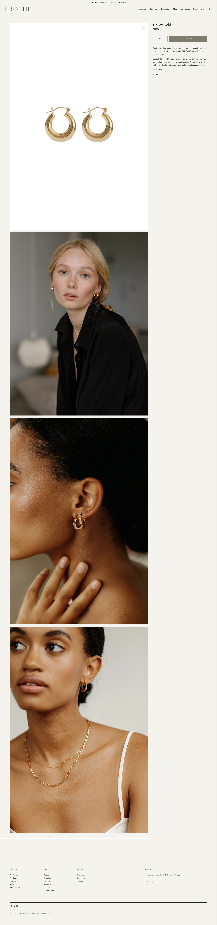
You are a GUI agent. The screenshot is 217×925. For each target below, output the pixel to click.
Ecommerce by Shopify (43, 913)
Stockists (47, 884)
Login (203, 9)
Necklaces (142, 9)
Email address (152, 879)
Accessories (185, 9)
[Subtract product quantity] (165, 39)
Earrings (153, 9)
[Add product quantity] (155, 39)
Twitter (80, 881)
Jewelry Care (49, 891)
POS (31, 913)
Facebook (81, 878)
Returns (47, 881)
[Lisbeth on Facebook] (11, 906)
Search (195, 9)
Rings (175, 9)
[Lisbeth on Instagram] (17, 906)
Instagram (81, 875)
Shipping (47, 878)
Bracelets (165, 9)
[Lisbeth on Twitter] (14, 906)
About (46, 875)
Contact (47, 887)
